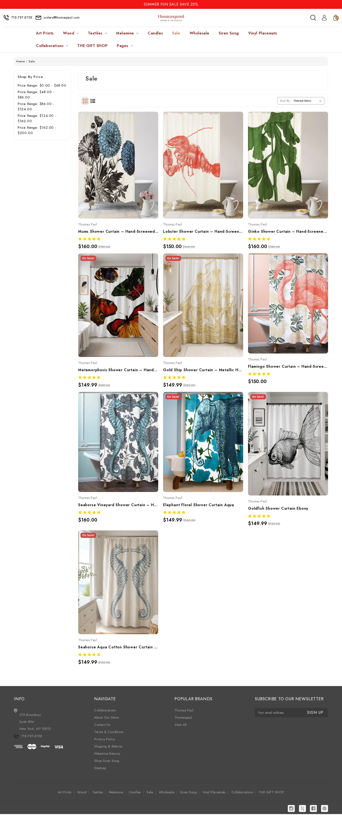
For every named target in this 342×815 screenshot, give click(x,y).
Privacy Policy (104, 739)
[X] (302, 808)
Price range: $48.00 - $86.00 (36, 94)
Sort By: (285, 100)
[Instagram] (291, 808)
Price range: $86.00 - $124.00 (36, 106)
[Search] (313, 17)
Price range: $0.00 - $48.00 (42, 85)
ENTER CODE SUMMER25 (171, 4)
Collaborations (50, 45)
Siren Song (229, 33)
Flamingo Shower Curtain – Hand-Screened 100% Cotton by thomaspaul (288, 366)
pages (122, 45)
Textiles (95, 33)
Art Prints (45, 33)
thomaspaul (183, 717)
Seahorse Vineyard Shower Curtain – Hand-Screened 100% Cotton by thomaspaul (118, 505)
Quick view (113, 155)
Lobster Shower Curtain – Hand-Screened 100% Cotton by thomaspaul (203, 231)
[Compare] (123, 155)
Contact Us (102, 724)
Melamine (125, 33)
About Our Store (106, 717)
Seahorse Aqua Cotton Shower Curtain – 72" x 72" (118, 647)
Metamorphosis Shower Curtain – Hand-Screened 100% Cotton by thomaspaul (118, 370)
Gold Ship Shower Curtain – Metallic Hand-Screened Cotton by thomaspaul (203, 370)
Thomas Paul (184, 710)
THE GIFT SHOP (92, 45)
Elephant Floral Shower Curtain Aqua (198, 505)
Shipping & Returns (108, 746)
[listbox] (308, 100)
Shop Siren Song (106, 760)
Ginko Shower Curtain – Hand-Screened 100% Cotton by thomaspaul (288, 231)
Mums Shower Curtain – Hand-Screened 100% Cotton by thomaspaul (118, 231)
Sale (176, 33)
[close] (338, 4)
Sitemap (100, 768)
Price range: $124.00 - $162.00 (37, 118)
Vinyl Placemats (262, 33)
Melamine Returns (107, 753)
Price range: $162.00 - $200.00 (37, 130)
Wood (68, 33)
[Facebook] (313, 808)
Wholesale (199, 33)
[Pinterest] (324, 808)
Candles (155, 33)
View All (180, 724)
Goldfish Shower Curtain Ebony (278, 508)
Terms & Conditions (109, 732)
